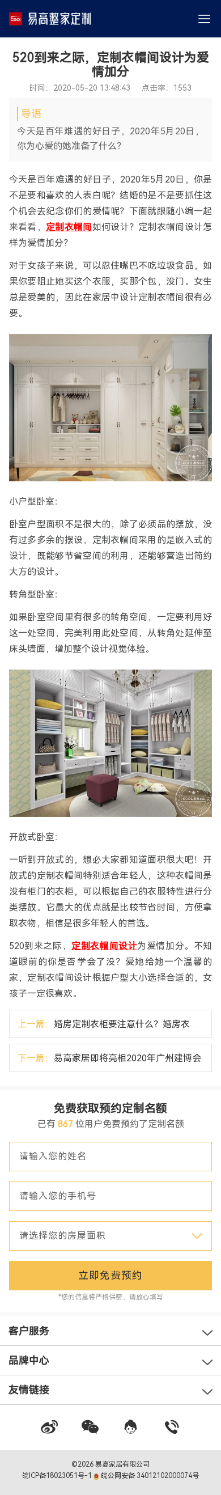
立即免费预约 (110, 1275)
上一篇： (115, 1024)
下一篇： (109, 1058)
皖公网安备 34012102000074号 (149, 1476)
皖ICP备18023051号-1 (58, 1476)
